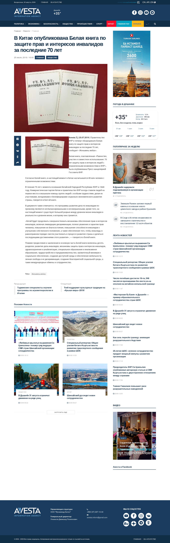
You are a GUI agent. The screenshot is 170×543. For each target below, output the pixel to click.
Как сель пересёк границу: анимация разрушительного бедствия (131, 339)
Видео (123, 441)
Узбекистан (123, 24)
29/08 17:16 (118, 361)
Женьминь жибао (39, 274)
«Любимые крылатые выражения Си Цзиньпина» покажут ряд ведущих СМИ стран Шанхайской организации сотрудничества (36, 346)
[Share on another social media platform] (17, 163)
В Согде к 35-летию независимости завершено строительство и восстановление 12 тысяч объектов (136, 220)
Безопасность (51, 24)
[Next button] (154, 436)
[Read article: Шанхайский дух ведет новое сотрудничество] (85, 380)
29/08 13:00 (118, 393)
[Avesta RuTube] (126, 523)
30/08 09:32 (24, 403)
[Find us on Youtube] (146, 12)
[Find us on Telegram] (152, 12)
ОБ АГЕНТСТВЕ (56, 2)
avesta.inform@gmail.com (97, 517)
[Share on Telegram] (17, 145)
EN (152, 2)
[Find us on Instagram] (140, 12)
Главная (17, 31)
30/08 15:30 (72, 355)
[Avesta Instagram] (141, 516)
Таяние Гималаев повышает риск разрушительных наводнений (129, 387)
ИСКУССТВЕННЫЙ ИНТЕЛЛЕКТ (127, 2)
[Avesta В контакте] (148, 516)
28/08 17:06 (118, 380)
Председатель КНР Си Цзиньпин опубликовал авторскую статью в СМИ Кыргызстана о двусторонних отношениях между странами (134, 371)
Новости (26, 31)
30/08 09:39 (118, 305)
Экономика (33, 24)
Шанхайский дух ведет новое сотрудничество (81, 397)
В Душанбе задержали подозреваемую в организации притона (128, 190)
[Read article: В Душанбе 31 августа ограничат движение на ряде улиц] (36, 380)
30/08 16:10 (24, 355)
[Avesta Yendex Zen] (134, 523)
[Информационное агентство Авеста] (27, 12)
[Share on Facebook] (17, 139)
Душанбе (57, 10)
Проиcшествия (84, 24)
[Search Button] (155, 24)
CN (143, 2)
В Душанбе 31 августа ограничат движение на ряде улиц (34, 397)
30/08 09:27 (72, 403)
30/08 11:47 (118, 288)
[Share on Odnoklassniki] (17, 157)
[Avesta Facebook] (134, 516)
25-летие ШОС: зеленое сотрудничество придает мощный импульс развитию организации (133, 353)
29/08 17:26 (118, 345)
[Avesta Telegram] (141, 523)
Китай (111, 24)
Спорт (99, 24)
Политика (19, 24)
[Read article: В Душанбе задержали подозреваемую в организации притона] (134, 168)
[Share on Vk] (17, 151)
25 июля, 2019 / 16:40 (24, 57)
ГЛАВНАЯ (44, 2)
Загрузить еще (60, 412)
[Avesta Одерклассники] (148, 523)
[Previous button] (114, 436)
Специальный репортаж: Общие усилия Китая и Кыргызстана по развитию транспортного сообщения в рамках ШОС (85, 346)
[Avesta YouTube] (126, 516)
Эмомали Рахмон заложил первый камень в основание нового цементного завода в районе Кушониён (138, 206)
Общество (67, 24)
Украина (137, 24)
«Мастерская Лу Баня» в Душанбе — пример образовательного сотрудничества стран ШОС (131, 297)
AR (148, 2)
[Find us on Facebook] (134, 12)
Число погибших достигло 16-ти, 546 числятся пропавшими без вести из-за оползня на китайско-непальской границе (134, 281)
